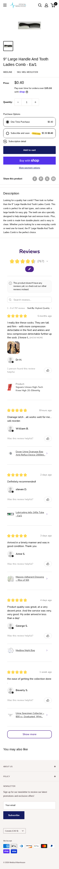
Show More (36, 337)
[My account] (46, 5)
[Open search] (40, 5)
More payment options (29, 168)
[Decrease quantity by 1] (18, 102)
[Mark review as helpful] (48, 370)
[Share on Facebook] (34, 178)
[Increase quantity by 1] (35, 102)
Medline (7, 72)
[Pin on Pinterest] (41, 178)
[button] (47, 261)
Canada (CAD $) (11, 831)
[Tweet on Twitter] (47, 178)
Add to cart (29, 150)
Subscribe (14, 815)
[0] (53, 5)
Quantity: (7, 102)
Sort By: (31, 308)
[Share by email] (53, 178)
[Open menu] (5, 5)
